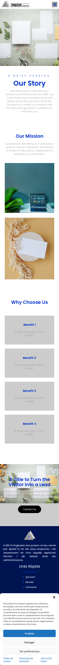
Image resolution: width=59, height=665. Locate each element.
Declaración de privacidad (26, 659)
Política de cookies (8, 659)
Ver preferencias (29, 651)
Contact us (29, 509)
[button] (54, 597)
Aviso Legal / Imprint (46, 659)
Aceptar (29, 633)
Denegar (29, 642)
